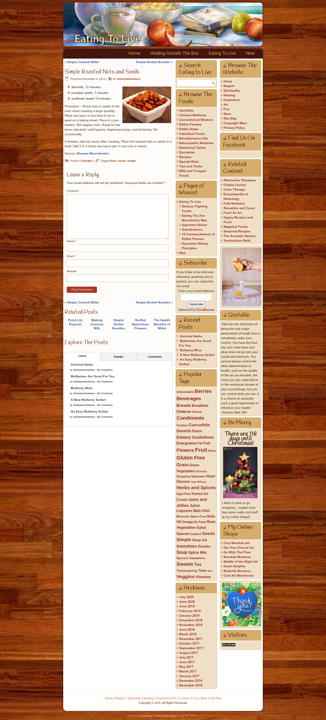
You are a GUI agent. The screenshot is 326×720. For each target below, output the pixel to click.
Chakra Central (235, 185)
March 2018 (187, 634)
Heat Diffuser (198, 482)
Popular (119, 357)
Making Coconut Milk (97, 324)
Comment (73, 191)
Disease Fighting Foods (195, 209)
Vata (210, 571)
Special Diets (189, 161)
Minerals (183, 516)
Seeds (122, 161)
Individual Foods (192, 134)
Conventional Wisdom (196, 120)
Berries (203, 392)
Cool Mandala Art (237, 543)
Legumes (184, 511)
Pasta (202, 522)
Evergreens (186, 443)
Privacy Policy (234, 128)
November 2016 (190, 685)
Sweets (185, 564)
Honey (197, 494)
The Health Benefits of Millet (162, 324)
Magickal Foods (236, 227)
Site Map (230, 118)
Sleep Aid (199, 540)
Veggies (185, 577)
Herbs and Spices (196, 488)
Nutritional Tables (192, 148)
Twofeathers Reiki (237, 240)
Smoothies (187, 546)
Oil (179, 522)
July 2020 (186, 597)
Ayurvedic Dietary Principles (195, 246)
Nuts (113, 161)
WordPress (146, 715)
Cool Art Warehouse (239, 575)
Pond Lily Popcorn (75, 322)
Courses (184, 698)
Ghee (212, 451)
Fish (206, 443)
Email (71, 256)
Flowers (185, 450)
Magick (229, 86)
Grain (182, 465)
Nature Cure (198, 516)
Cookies (182, 425)
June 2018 (187, 629)
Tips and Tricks (190, 166)
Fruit (201, 450)
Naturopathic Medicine (196, 143)
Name (71, 241)
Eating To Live (108, 38)
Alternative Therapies (240, 180)
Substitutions (192, 229)
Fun (227, 109)
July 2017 (186, 657)
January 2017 (189, 676)
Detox (197, 431)
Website (72, 271)
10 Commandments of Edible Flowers (198, 237)
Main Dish (201, 511)
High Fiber (184, 494)
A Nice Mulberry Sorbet (88, 400)
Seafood (195, 534)
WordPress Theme (166, 715)
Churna (197, 412)
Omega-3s (190, 522)
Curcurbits (199, 425)
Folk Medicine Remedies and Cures (239, 206)
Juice (195, 505)
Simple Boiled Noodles (153, 62)
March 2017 (187, 671)
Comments (155, 357)
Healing (229, 95)
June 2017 (187, 662)
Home (134, 53)
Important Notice (194, 225)
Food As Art (233, 213)
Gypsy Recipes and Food (238, 220)
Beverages (189, 399)
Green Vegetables (188, 468)
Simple (131, 161)
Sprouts (183, 558)
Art (226, 104)
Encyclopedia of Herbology (236, 197)
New (250, 53)
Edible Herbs (188, 129)
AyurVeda (186, 110)
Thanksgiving (187, 570)
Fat (199, 443)
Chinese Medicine (192, 115)
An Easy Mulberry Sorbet (89, 411)
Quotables (187, 152)
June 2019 (187, 606)
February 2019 (190, 611)
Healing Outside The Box (174, 53)
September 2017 (191, 648)
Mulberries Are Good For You (93, 376)
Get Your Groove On (239, 547)
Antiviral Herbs (82, 364)
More (227, 114)
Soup (182, 552)
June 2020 (187, 601)
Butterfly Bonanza (237, 571)
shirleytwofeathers (129, 79)
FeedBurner (205, 310)
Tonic (202, 571)
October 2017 (189, 643)
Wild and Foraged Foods (192, 173)
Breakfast (200, 406)
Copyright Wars (235, 123)
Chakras (184, 412)
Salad (201, 528)
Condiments (190, 418)
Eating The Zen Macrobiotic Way (194, 218)
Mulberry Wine (81, 388)
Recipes (87, 161)
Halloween (198, 476)
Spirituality (232, 90)
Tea (197, 564)
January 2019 (189, 615)
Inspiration (232, 100)
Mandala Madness (237, 557)
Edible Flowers (190, 124)
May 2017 (186, 667)
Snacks (204, 547)
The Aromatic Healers (240, 236)
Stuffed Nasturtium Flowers (140, 324)
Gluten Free (191, 458)
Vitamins (203, 577)
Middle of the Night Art (241, 561)
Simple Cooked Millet (83, 62)
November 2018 (190, 625)
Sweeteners (197, 558)
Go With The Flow (237, 552)
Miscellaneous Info (193, 138)
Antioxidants (185, 392)
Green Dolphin (234, 566)
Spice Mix (197, 552)
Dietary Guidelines (195, 437)
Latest (82, 356)
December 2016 (190, 680)
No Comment (105, 370)
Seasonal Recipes (237, 231)
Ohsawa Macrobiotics (92, 153)
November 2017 (190, 639)
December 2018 (190, 620)
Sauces (183, 534)
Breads (184, 405)
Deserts (184, 431)
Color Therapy (234, 189)
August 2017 (188, 653)
